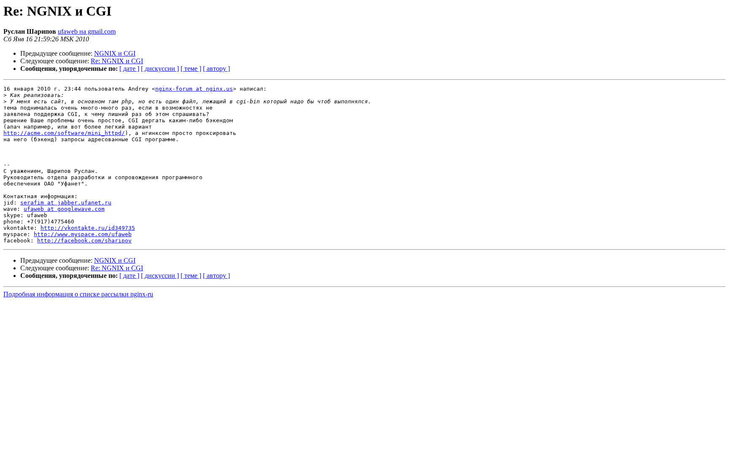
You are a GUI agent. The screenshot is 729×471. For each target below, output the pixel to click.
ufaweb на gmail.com (87, 31)
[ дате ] (129, 68)
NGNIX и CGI (114, 53)
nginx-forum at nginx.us (194, 89)
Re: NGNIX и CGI (117, 61)
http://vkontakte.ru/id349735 (87, 228)
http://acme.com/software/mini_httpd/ (64, 133)
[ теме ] (191, 68)
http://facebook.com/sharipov (84, 240)
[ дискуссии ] (160, 68)
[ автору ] (216, 68)
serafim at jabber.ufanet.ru (65, 202)
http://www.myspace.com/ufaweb (83, 234)
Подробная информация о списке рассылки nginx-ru (78, 294)
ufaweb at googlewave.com (64, 209)
